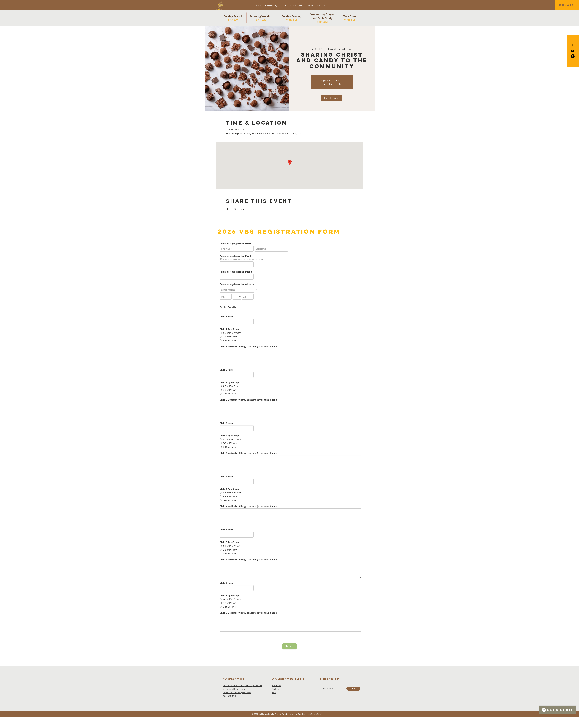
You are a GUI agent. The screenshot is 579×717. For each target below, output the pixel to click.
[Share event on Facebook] (227, 209)
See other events (332, 84)
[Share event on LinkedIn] (242, 209)
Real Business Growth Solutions (311, 714)
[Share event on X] (234, 209)
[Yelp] (573, 56)
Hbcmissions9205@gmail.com (237, 692)
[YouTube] (573, 51)
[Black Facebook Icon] (573, 45)
